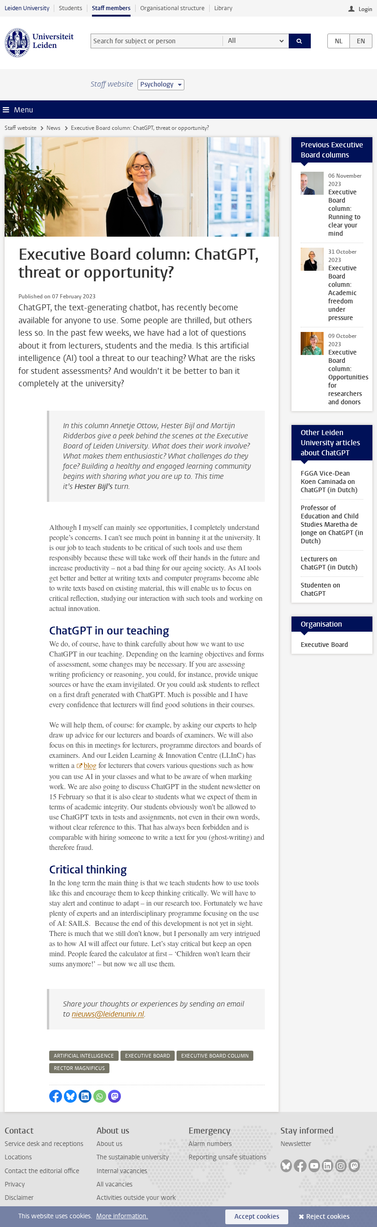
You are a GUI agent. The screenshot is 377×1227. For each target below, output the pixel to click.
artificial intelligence (84, 1056)
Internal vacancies (122, 1171)
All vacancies (114, 1184)
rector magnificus (79, 1068)
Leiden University (27, 8)
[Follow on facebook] (300, 1165)
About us (109, 1144)
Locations (18, 1157)
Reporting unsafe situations (227, 1157)
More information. (122, 1216)
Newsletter (295, 1144)
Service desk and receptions (44, 1144)
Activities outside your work (136, 1197)
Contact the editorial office (42, 1171)
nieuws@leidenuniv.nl (108, 1014)
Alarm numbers (210, 1144)
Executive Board (324, 644)
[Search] (300, 41)
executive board (147, 1056)
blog (90, 765)
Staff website (20, 128)
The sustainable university (133, 1157)
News (53, 128)
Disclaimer (19, 1197)
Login (365, 9)
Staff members (111, 8)
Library (223, 8)
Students (70, 8)
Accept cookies (256, 1216)
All (232, 40)
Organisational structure (172, 8)
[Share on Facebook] (55, 1096)
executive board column (215, 1056)
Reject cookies (327, 1216)
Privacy (15, 1184)
